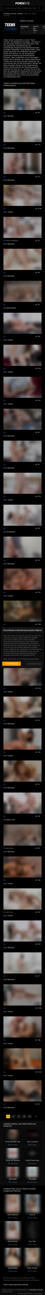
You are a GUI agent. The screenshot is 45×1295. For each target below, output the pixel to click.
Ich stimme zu (11, 664)
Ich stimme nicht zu (34, 664)
